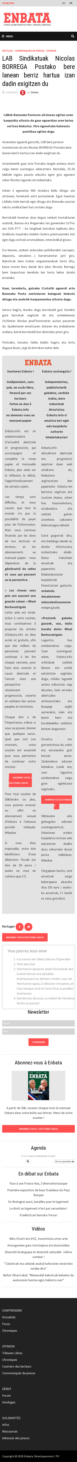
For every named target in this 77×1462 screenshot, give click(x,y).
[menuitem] (64, 2)
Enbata (34, 92)
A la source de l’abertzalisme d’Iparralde (43, 959)
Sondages (8, 1402)
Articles (7, 50)
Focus (6, 1324)
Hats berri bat (26, 964)
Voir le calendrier (63, 1161)
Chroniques (9, 1330)
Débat (6, 1389)
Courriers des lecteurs (16, 1366)
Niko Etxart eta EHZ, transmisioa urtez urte (38, 1238)
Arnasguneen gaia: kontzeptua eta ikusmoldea (38, 1245)
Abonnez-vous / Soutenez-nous (20, 780)
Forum (6, 1395)
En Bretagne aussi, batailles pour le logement (38, 1202)
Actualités (9, 1317)
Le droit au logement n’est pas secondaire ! (38, 1208)
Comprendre (12, 1310)
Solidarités (11, 1418)
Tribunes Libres (12, 1353)
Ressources (10, 1431)
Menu (9, 36)
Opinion (51, 50)
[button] (28, 1161)
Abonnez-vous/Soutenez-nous (25, 937)
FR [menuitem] (70, 3)
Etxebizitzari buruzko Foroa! (38, 1215)
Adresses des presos (16, 1438)
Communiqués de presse (29, 50)
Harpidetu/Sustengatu (58, 802)
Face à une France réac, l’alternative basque (38, 1183)
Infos (5, 1425)
